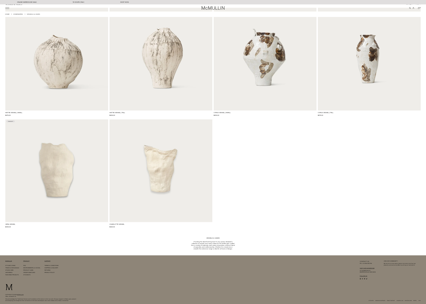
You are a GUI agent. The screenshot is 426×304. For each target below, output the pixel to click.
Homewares (18, 14)
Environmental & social (31, 268)
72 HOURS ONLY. (78, 2)
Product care (28, 270)
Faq (24, 265)
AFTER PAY (371, 300)
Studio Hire (9, 270)
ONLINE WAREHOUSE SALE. (27, 2)
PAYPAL (415, 300)
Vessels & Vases (33, 14)
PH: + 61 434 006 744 (366, 263)
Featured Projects (12, 275)
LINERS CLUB (399, 300)
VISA (419, 300)
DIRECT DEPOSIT (391, 300)
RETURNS (47, 270)
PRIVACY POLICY (49, 272)
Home (7, 14)
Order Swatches (29, 272)
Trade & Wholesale (12, 268)
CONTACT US (364, 261)
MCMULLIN (20, 294)
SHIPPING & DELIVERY (51, 268)
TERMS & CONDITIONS (51, 265)
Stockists (27, 275)
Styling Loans (10, 265)
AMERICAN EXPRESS (380, 300)
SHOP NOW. (124, 2)
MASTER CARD (408, 300)
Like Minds (8, 272)
